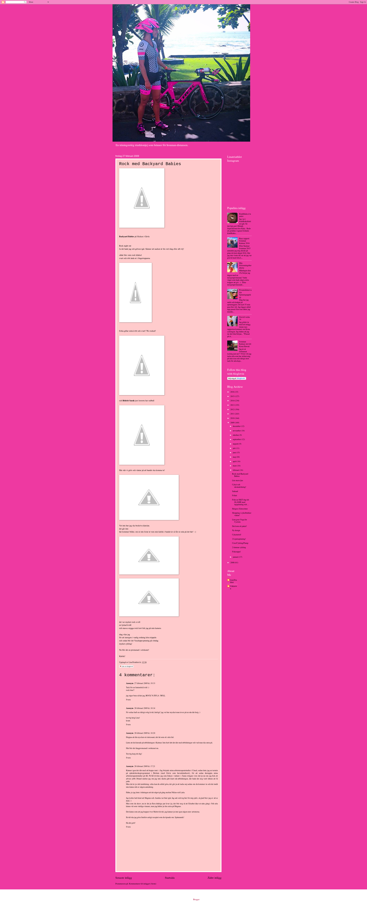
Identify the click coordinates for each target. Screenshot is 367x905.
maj (234, 457)
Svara (128, 699)
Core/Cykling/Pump (240, 543)
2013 (232, 405)
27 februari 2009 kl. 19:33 (144, 683)
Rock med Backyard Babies (240, 475)
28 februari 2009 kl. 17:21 (144, 766)
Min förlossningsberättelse (245, 265)
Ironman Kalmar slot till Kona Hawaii (245, 344)
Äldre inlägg (214, 877)
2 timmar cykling (239, 547)
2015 (232, 396)
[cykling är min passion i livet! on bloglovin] (236, 379)
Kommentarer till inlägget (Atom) (142, 883)
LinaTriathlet (233, 581)
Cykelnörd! (236, 534)
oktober (236, 435)
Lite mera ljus (237, 480)
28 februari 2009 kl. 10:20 (144, 733)
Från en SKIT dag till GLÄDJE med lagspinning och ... (240, 502)
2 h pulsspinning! (239, 538)
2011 (232, 413)
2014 (232, 400)
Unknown (233, 587)
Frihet (234, 495)
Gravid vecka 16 (244, 318)
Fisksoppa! (236, 551)
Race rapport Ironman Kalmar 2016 (244, 240)
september (237, 439)
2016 (232, 391)
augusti (236, 443)
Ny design (236, 530)
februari (236, 470)
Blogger (196, 899)
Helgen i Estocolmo (240, 508)
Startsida (170, 877)
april (235, 461)
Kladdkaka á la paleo (245, 215)
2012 (232, 409)
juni (234, 452)
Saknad (235, 491)
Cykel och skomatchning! (239, 485)
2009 (232, 422)
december (237, 426)
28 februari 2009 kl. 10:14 (144, 708)
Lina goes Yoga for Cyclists (239, 520)
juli (234, 448)
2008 (232, 562)
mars (235, 465)
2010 (232, 418)
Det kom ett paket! (239, 526)
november (237, 430)
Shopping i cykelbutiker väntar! (241, 514)
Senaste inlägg (123, 877)
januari (236, 557)
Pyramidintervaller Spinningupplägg (245, 293)
